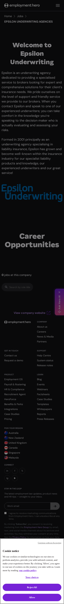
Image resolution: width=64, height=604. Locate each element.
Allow (32, 597)
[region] (32, 571)
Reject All (32, 587)
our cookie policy (28, 570)
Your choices (32, 577)
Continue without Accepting (49, 543)
